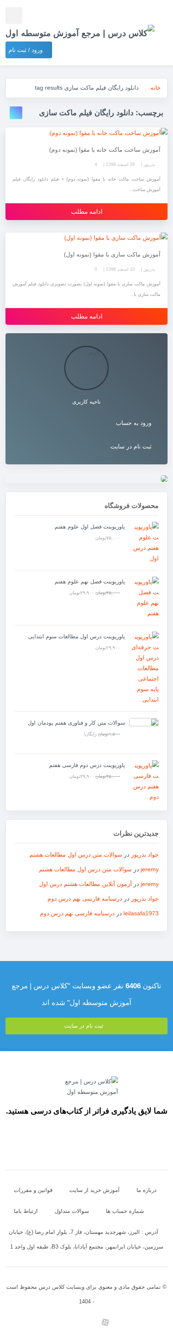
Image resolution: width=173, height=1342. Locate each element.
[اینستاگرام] (143, 1322)
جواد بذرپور (145, 854)
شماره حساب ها (125, 1211)
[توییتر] (67, 1322)
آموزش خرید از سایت (94, 1190)
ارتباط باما (26, 1211)
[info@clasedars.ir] (30, 1322)
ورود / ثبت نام (26, 50)
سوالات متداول (72, 1211)
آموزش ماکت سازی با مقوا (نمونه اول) (112, 254)
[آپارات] (105, 1322)
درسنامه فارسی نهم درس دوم (84, 898)
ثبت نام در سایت (131, 446)
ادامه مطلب (86, 211)
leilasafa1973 (141, 913)
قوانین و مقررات (33, 1190)
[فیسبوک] (49, 1322)
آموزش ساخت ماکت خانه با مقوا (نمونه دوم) (104, 149)
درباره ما (146, 1190)
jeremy (150, 869)
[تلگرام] (124, 1322)
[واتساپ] (86, 1322)
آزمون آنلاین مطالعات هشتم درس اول (85, 884)
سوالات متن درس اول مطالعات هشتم (75, 854)
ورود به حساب (134, 423)
